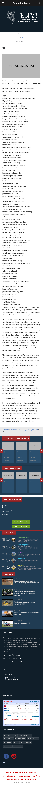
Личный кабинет (21, 3)
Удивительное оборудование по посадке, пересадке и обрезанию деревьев (25, 593)
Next (41, 451)
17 (4, 452)
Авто (17, 742)
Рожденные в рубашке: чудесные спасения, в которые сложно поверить (26, 582)
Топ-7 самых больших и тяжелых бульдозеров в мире (24, 603)
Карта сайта (31, 779)
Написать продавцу (21, 527)
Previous (1, 451)
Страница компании (21, 522)
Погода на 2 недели (11, 679)
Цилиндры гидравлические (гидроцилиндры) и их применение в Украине (28, 548)
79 (17, 452)
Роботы (8, 742)
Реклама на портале (13, 773)
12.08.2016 (19, 621)
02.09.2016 (19, 599)
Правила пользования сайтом (28, 776)
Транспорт (21, 552)
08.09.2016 (19, 589)
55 (17, 481)
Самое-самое (21, 739)
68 (4, 481)
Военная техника (25, 735)
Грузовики (9, 739)
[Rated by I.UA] (4, 762)
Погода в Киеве (8, 674)
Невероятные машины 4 (22, 623)
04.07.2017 (19, 578)
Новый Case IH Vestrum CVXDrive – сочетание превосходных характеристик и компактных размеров (29, 568)
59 (30, 452)
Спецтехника (21, 558)
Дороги (8, 746)
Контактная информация (16, 779)
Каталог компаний (29, 773)
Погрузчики (27, 742)
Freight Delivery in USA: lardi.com (18, 662)
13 (30, 481)
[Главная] (22, 11)
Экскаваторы (34, 739)
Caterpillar (18, 746)
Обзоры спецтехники (23, 537)
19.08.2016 (19, 610)
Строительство (11, 735)
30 (22, 38)
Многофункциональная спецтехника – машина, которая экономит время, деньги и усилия (28, 540)
